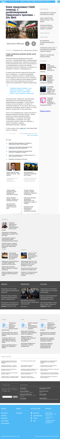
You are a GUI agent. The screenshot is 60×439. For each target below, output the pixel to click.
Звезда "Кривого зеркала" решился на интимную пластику (12, 199)
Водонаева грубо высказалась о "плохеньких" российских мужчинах (30, 209)
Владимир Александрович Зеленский (18, 159)
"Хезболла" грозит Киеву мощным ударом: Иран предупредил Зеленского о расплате (20, 148)
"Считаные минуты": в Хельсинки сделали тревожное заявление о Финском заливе (10, 377)
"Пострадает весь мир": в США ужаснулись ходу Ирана (25, 50)
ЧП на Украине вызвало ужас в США (28, 361)
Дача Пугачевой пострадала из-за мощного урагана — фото (11, 206)
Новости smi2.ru (45, 111)
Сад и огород (40, 1)
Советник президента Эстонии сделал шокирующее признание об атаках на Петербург (9, 362)
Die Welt (25, 133)
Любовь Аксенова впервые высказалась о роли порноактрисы (49, 377)
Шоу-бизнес (23, 1)
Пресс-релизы (46, 1)
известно (23, 128)
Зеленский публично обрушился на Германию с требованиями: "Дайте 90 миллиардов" (20, 144)
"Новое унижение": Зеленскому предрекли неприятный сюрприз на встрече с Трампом (49, 373)
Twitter (35, 418)
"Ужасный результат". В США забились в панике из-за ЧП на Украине (48, 366)
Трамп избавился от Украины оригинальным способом (27, 366)
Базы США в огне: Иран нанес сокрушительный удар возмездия (28, 377)
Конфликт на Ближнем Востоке (13, 1)
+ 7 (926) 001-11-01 (49, 421)
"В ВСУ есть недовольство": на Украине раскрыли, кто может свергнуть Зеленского (22, 156)
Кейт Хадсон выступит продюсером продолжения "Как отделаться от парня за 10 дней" (30, 200)
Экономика (34, 1)
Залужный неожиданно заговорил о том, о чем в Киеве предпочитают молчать (29, 370)
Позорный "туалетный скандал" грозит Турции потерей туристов (29, 373)
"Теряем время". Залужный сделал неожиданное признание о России (12, 192)
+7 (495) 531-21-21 (49, 417)
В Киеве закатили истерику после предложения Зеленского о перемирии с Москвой (20, 152)
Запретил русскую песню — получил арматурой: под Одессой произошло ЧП (9, 366)
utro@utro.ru (47, 418)
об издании (19, 413)
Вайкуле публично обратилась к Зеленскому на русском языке (49, 370)
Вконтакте (36, 413)
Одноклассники (38, 416)
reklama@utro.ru (48, 422)
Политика (28, 1)
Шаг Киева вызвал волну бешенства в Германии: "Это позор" (9, 370)
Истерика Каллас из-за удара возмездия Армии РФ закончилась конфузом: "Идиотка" (48, 362)
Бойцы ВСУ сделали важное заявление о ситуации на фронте (9, 373)
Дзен (34, 421)
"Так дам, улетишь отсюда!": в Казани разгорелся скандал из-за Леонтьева (30, 192)
